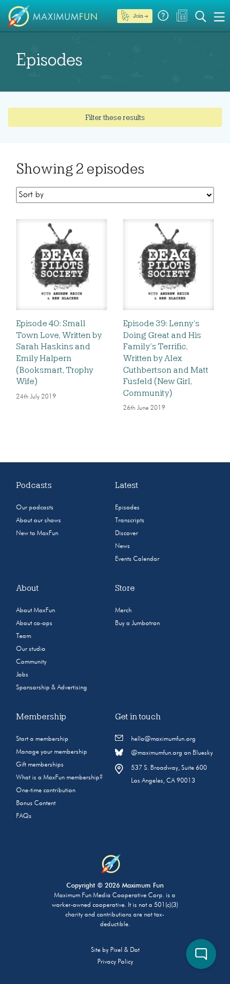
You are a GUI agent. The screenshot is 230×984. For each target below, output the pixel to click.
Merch (123, 610)
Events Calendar (137, 559)
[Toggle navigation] (219, 16)
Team (23, 636)
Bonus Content (36, 803)
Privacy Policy (115, 962)
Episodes (127, 508)
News (122, 546)
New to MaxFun (37, 533)
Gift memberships (40, 765)
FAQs (24, 816)
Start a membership (42, 739)
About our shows (38, 520)
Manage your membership (51, 752)
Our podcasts (34, 508)
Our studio (30, 649)
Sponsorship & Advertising (51, 688)
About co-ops (34, 623)
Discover (126, 533)
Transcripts (129, 520)
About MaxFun (35, 610)
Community (31, 662)
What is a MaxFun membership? (59, 778)
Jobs (22, 675)
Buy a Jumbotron (137, 623)
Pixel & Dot (125, 950)
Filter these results (115, 117)
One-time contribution (45, 790)
